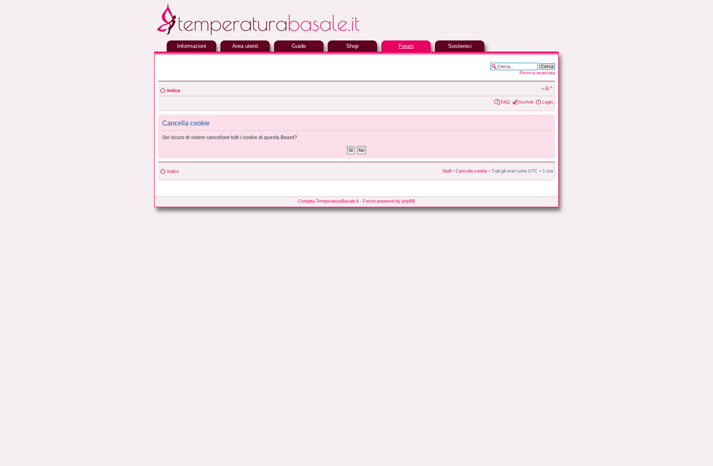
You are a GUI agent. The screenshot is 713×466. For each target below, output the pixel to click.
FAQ (505, 101)
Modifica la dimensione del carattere (547, 88)
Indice (173, 90)
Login (547, 101)
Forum (406, 46)
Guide (299, 46)
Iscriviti (526, 101)
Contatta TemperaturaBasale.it (328, 201)
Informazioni (191, 46)
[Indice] (278, 34)
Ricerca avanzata (537, 72)
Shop (352, 46)
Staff (446, 170)
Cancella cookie (471, 170)
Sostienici (460, 46)
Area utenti (245, 46)
